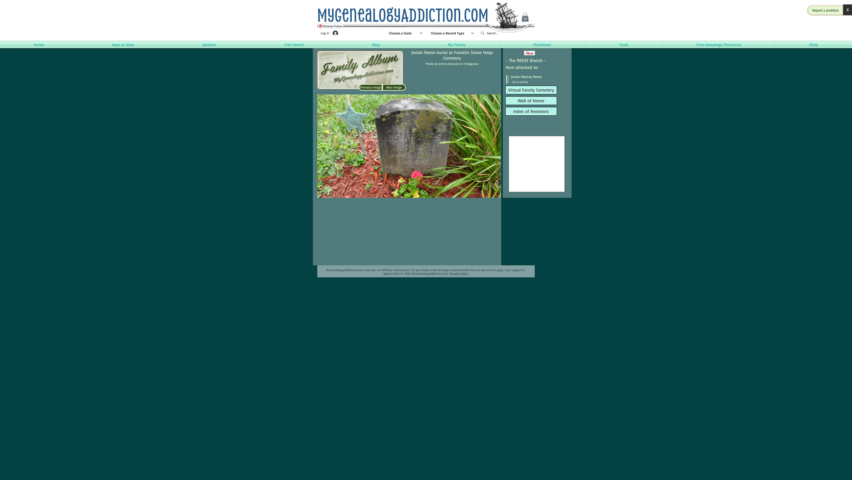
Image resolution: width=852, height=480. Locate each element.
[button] (825, 10)
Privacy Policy (459, 273)
